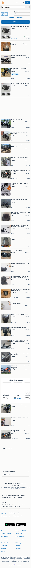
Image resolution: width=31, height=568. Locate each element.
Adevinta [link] (18, 545)
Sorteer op (16, 11)
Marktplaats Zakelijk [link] (21, 531)
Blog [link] (2, 531)
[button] (20, 2)
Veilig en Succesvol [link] (6, 533)
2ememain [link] (18, 548)
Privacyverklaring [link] (20, 536)
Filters (16, 22)
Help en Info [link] (19, 533)
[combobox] (13, 7)
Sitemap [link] (3, 551)
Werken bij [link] (18, 543)
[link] (3, 2)
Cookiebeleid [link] (4, 539)
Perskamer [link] (4, 545)
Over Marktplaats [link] (5, 543)
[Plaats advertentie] (27, 2)
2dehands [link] (3, 548)
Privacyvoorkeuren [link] (20, 539)
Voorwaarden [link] (4, 536)
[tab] (3, 14)
